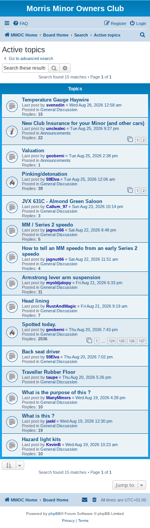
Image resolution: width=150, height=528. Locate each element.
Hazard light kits (41, 439)
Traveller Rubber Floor (48, 372)
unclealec (55, 128)
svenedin (55, 105)
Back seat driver (41, 352)
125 (122, 340)
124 (112, 340)
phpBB (54, 513)
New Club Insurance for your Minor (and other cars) (83, 123)
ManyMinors (58, 397)
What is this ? (38, 416)
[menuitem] (20, 23)
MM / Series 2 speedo (47, 225)
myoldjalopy (58, 282)
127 (142, 340)
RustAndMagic (61, 306)
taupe (52, 377)
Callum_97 (56, 206)
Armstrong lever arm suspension (61, 277)
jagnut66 (55, 230)
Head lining (35, 301)
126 (132, 340)
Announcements (55, 133)
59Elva (52, 179)
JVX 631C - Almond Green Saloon (62, 201)
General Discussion (58, 109)
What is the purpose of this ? (56, 392)
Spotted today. (39, 324)
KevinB (53, 444)
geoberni (55, 155)
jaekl (50, 421)
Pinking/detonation (44, 174)
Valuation (33, 150)
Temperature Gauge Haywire (55, 100)
